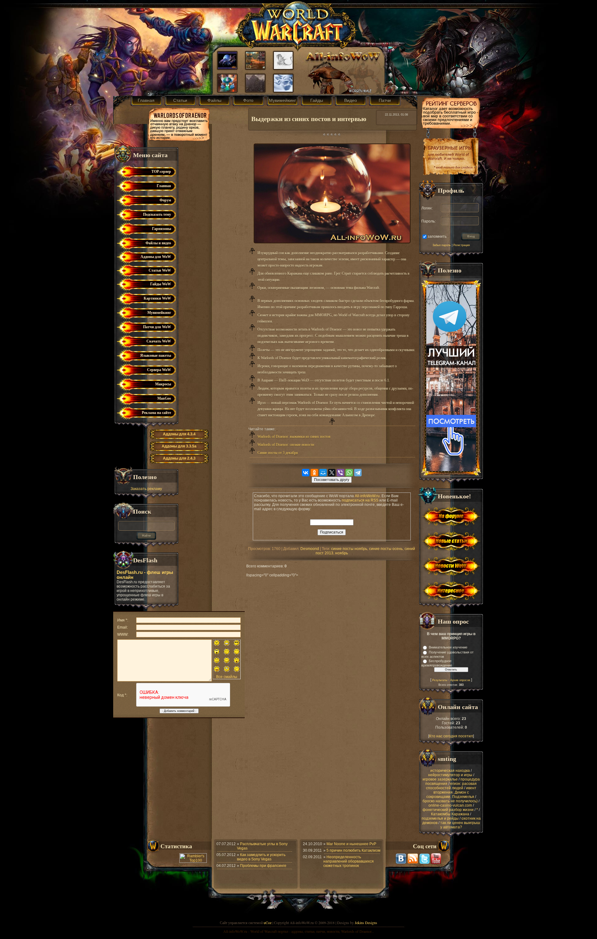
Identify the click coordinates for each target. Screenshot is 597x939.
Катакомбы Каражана (450, 814)
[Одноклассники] (314, 472)
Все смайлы (226, 677)
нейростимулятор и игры (450, 775)
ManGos (164, 398)
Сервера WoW (159, 370)
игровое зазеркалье (440, 779)
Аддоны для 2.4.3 (179, 458)
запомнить (437, 236)
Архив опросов (460, 680)
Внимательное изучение (448, 647)
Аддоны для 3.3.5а (179, 446)
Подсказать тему (157, 214)
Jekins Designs (366, 922)
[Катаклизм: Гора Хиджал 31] (255, 90)
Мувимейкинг (282, 100)
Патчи (385, 100)
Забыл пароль (442, 245)
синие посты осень (386, 549)
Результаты (439, 680)
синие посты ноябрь (349, 549)
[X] (332, 472)
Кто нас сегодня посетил (451, 736)
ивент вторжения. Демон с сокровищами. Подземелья (451, 792)
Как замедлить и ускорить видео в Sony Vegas (261, 857)
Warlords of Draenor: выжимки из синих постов (294, 436)
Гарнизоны (161, 229)
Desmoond (309, 549)
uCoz (267, 922)
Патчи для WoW (157, 327)
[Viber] (340, 472)
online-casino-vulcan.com (450, 805)
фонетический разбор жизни (448, 810)
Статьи (180, 100)
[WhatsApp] (349, 472)
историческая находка (450, 770)
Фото (248, 100)
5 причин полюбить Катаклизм (353, 850)
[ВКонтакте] (305, 472)
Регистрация (461, 245)
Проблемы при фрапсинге (263, 865)
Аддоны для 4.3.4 (179, 434)
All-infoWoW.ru (367, 496)
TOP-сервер (161, 171)
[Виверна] (283, 68)
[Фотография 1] (283, 90)
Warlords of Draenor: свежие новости (285, 444)
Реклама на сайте (156, 412)
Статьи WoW (160, 270)
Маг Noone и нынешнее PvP (351, 844)
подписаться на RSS (360, 500)
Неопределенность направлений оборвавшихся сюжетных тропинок (348, 861)
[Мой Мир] (323, 472)
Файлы (214, 100)
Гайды (316, 100)
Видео (350, 100)
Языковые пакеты (155, 355)
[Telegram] (358, 472)
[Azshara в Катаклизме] (255, 68)
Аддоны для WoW (156, 256)
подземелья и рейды (440, 818)
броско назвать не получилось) (450, 801)
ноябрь (341, 553)
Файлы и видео (158, 243)
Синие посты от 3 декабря (277, 453)
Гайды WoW (160, 284)
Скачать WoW (158, 341)
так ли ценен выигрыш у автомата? (460, 825)
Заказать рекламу (146, 489)
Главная (146, 100)
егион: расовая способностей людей (451, 785)
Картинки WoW (157, 298)
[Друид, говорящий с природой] (227, 68)
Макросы (163, 384)
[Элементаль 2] (227, 90)
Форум (165, 200)
